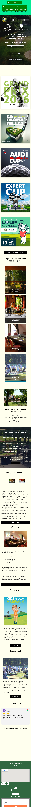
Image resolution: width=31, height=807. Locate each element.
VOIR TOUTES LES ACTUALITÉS (15, 252)
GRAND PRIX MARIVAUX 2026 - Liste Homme (15, 6)
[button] (13, 19)
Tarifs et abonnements (15, 47)
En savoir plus (15, 584)
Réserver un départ (15, 53)
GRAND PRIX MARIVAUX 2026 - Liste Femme (15, 9)
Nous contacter (15, 522)
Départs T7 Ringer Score (15, 3)
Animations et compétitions (15, 59)
